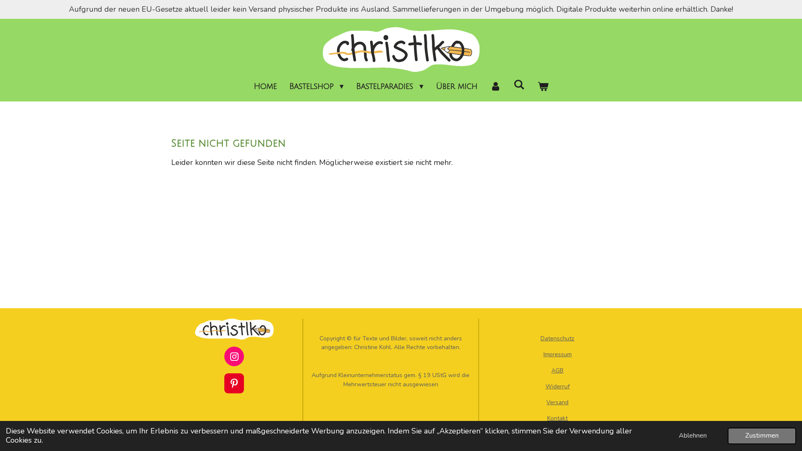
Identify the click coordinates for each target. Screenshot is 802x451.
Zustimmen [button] (762, 435)
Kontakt (557, 418)
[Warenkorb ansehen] (543, 86)
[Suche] (519, 84)
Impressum (557, 354)
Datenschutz (557, 338)
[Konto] (496, 86)
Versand (557, 402)
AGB (557, 371)
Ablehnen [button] (693, 435)
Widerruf (558, 386)
